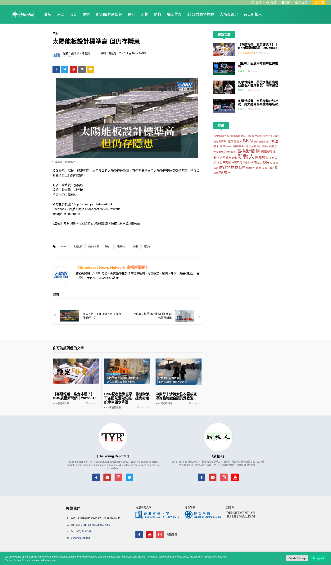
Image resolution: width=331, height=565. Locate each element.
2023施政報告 (233, 136)
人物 (144, 14)
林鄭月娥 (236, 162)
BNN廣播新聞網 (109, 14)
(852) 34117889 (101, 525)
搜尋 (273, 2)
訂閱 (320, 2)
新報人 (241, 71)
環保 (259, 162)
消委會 (246, 162)
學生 (233, 152)
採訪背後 (174, 14)
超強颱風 (121, 246)
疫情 (266, 162)
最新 (47, 14)
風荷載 (135, 246)
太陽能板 (78, 246)
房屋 (222, 157)
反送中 (265, 146)
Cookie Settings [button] (297, 558)
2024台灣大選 (247, 136)
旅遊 (272, 158)
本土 (219, 162)
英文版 (303, 2)
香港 (227, 172)
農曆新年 (250, 168)
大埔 (215, 152)
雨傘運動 (218, 172)
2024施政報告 (261, 136)
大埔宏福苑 (224, 152)
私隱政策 (171, 534)
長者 (264, 167)
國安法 (273, 146)
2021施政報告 (219, 136)
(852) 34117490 (83, 525)
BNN (63, 246)
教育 (228, 157)
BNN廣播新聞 (261, 142)
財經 (86, 14)
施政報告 (262, 157)
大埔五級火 (229, 14)
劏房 (251, 146)
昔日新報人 (253, 14)
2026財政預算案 (200, 14)
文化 (234, 157)
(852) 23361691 (84, 531)
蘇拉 (107, 246)
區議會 (257, 146)
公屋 (246, 146)
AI (241, 142)
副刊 (131, 14)
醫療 (258, 167)
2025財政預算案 (229, 141)
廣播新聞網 (93, 246)
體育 (157, 14)
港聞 (60, 14)
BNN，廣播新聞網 (234, 146)
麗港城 (147, 246)
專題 (73, 14)
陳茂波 (273, 167)
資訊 (258, 2)
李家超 (227, 162)
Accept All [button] (318, 558)
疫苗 (272, 162)
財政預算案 (228, 167)
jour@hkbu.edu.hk (80, 538)
